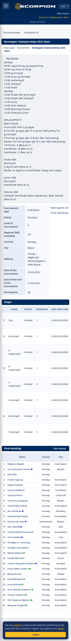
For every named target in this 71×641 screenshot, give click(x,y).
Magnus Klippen (15, 463)
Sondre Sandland (16, 594)
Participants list (31, 32)
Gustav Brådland (15, 490)
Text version (59, 448)
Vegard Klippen (15, 484)
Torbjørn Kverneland (17, 547)
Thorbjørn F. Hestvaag (18, 542)
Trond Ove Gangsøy (17, 500)
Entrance (43, 17)
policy (61, 628)
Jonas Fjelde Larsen (17, 568)
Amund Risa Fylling (17, 505)
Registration (56, 17)
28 (29, 292)
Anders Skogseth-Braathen (21, 563)
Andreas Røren (15, 495)
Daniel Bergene (15, 579)
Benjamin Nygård (16, 605)
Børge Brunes (14, 573)
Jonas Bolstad (14, 584)
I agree (35, 634)
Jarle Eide (12, 474)
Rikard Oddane (15, 553)
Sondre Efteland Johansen (20, 532)
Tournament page (11, 32)
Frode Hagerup (15, 479)
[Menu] (5, 5)
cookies (17, 625)
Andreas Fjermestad (17, 516)
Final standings (59, 212)
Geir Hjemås (13, 526)
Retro (66, 17)
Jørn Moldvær (14, 511)
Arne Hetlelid (14, 537)
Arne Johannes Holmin (19, 469)
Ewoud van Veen (15, 521)
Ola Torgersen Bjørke (18, 600)
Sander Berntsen (15, 558)
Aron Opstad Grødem (18, 589)
